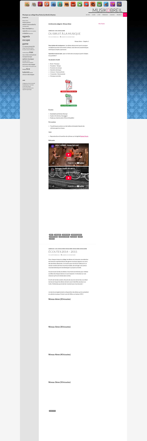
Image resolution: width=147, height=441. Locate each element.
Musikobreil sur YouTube (28, 85)
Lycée (98, 14)
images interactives (26, 48)
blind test (52, 410)
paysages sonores (26, 60)
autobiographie (25, 26)
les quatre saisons (26, 49)
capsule (24, 31)
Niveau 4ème (68, 248)
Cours (93, 14)
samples (26, 66)
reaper (33, 64)
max (31, 52)
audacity (33, 24)
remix (23, 66)
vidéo (28, 74)
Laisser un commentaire (68, 37)
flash (23, 46)
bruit (51, 234)
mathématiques (25, 52)
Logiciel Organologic (27, 89)
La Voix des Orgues (26, 86)
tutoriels (31, 72)
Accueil (88, 14)
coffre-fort (30, 31)
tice (28, 68)
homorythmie (53, 236)
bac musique (27, 28)
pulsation (73, 236)
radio (29, 64)
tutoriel (25, 72)
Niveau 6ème (83, 248)
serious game (31, 66)
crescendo (57, 234)
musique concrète (64, 236)
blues (33, 28)
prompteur (31, 62)
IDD (33, 46)
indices (32, 48)
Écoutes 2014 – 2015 (62, 251)
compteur (34, 31)
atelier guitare (26, 22)
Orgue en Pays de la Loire (28, 88)
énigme (32, 74)
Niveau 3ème (61, 248)
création (25, 33)
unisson (52, 238)
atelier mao (26, 24)
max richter (25, 55)
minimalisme (32, 55)
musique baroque (27, 56)
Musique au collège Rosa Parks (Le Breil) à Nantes (39, 15)
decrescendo (66, 234)
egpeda (26, 36)
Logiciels (112, 14)
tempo (80, 236)
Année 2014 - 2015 (53, 30)
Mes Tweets (102, 23)
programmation (25, 62)
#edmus (24, 20)
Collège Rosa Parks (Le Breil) (28, 83)
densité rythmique (76, 234)
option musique (28, 59)
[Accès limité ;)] (68, 100)
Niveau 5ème (61, 30)
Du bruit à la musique (64, 33)
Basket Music (84, 136)
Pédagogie (105, 14)
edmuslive (31, 33)
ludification (32, 49)
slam (35, 66)
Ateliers (119, 14)
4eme (27, 20)
